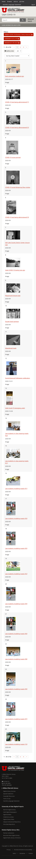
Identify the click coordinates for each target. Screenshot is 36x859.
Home (3, 1)
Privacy (9, 849)
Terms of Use (6, 798)
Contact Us (6, 781)
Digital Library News (8, 819)
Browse (9, 1)
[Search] (23, 20)
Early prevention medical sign (14, 76)
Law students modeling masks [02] (16, 574)
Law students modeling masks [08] (16, 659)
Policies (31, 853)
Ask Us (16, 1)
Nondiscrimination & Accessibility (23, 849)
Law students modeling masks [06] (16, 634)
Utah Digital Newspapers (10, 812)
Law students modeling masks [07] (16, 719)
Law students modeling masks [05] (16, 548)
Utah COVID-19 (8, 14)
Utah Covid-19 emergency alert (15, 408)
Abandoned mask (10, 348)
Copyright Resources (9, 796)
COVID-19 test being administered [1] (17, 102)
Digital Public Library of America (11, 838)
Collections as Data (8, 817)
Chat (22, 1)
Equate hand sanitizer (12, 321)
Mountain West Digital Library (11, 835)
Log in (33, 4)
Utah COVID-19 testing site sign (15, 270)
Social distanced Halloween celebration (17, 378)
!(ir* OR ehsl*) (11, 42)
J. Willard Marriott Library (9, 774)
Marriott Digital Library (9, 809)
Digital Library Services (9, 791)
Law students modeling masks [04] (16, 604)
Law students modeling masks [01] (16, 488)
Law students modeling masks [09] (16, 689)
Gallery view (10, 51)
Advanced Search (31, 20)
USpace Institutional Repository (12, 822)
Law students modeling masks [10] (16, 744)
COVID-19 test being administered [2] (17, 127)
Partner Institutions (8, 833)
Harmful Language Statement (12, 4)
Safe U (14, 853)
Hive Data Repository (9, 824)
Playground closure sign (12, 295)
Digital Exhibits (7, 814)
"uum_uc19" (11, 38)
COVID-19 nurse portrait (13, 157)
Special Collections (8, 794)
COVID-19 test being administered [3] (17, 217)
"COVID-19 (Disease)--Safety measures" (18, 34)
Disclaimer (22, 853)
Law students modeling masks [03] (16, 518)
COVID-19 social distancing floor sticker (17, 187)
